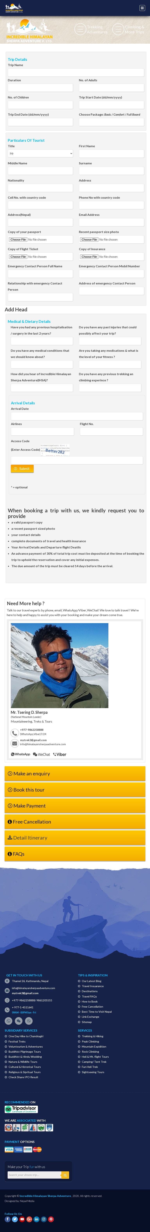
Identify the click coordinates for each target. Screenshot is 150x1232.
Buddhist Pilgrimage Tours (25, 1051)
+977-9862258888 (23, 1000)
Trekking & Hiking (92, 1036)
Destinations (90, 991)
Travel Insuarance (93, 986)
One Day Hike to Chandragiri (26, 1036)
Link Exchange (90, 1016)
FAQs (18, 854)
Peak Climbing (90, 1041)
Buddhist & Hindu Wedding (25, 1056)
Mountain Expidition (94, 1046)
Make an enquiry (31, 773)
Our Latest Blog (91, 981)
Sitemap (87, 1022)
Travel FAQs (89, 996)
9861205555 (44, 1000)
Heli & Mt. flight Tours (95, 1056)
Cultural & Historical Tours (25, 1066)
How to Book (90, 1001)
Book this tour (29, 790)
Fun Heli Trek (90, 1066)
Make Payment (29, 806)
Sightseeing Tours (93, 1072)
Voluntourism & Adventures (26, 1046)
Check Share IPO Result (23, 1077)
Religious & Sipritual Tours (25, 1072)
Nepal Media (27, 1201)
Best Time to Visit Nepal (97, 1011)
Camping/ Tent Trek (94, 1061)
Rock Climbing (90, 1051)
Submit (24, 469)
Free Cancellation (31, 822)
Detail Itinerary (29, 838)
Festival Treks (17, 1041)
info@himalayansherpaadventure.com (43, 744)
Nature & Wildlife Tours (23, 1061)
